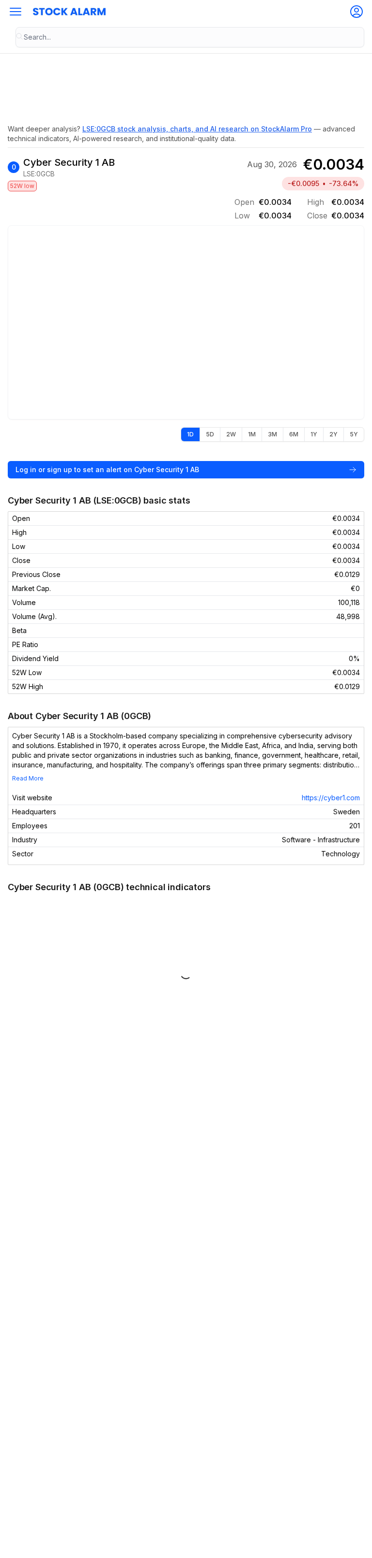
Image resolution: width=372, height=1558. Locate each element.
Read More (28, 778)
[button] (15, 11)
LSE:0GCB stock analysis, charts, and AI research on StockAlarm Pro (197, 129)
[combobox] (190, 37)
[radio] (190, 434)
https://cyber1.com (331, 797)
